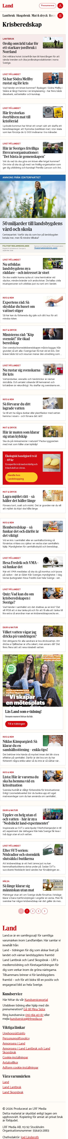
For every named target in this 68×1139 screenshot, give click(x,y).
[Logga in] (60, 6)
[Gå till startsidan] (8, 6)
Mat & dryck (40, 15)
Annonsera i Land (14, 1043)
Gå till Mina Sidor (34, 1009)
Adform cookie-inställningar (20, 1067)
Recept (53, 15)
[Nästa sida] (45, 911)
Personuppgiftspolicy (16, 1038)
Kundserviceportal (36, 1000)
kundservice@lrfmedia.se (26, 1019)
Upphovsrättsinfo (14, 1033)
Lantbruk (9, 15)
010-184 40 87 (34, 1015)
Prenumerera (47, 5)
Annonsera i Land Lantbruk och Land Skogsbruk (26, 1050)
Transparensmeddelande (45, 248)
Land (6, 1082)
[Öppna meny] (60, 16)
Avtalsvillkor (10, 1062)
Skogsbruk (23, 15)
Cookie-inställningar (15, 1057)
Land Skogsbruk (13, 1092)
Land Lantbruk (12, 1087)
